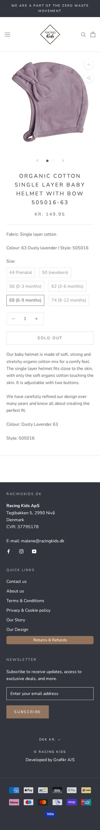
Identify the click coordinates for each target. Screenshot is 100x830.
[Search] (83, 34)
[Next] (63, 160)
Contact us (16, 581)
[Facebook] (8, 551)
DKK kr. (47, 739)
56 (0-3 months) (25, 286)
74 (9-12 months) (68, 300)
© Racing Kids (50, 752)
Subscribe (27, 711)
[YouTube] (34, 551)
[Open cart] (93, 34)
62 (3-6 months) (67, 286)
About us (15, 591)
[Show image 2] (53, 161)
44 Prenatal (20, 272)
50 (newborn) (55, 272)
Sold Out (50, 338)
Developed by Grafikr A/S (50, 760)
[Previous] (37, 160)
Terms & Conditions (25, 601)
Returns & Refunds (50, 640)
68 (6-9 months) (25, 300)
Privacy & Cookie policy (28, 610)
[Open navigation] (7, 34)
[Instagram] (21, 551)
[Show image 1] (47, 161)
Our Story (15, 620)
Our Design (17, 630)
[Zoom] (88, 64)
